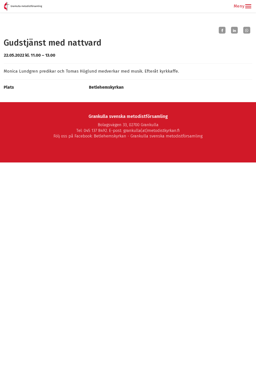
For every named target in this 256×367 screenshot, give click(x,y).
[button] (248, 6)
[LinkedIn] (234, 30)
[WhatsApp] (246, 30)
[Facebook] (222, 30)
